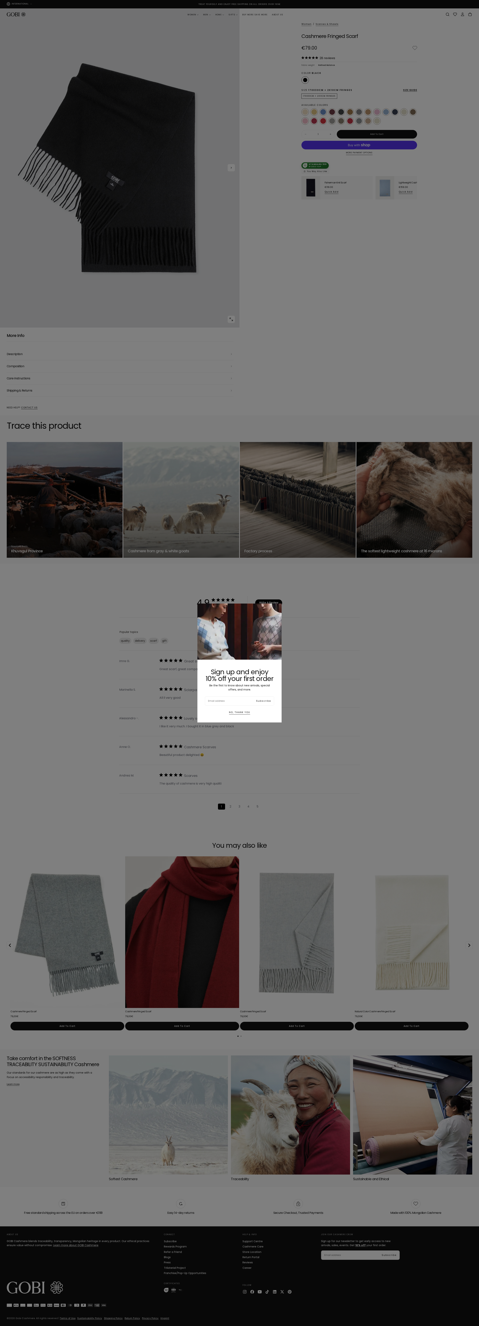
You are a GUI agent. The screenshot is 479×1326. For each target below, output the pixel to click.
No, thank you (239, 712)
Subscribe (263, 700)
